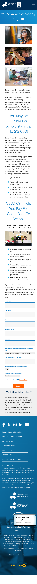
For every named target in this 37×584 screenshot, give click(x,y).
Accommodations (8, 446)
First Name (8, 301)
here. (7, 474)
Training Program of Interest (13, 357)
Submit (18, 386)
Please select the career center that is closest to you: (19, 349)
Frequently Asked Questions (12, 432)
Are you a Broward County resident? (16, 366)
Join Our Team (7, 441)
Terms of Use (23, 380)
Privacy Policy (7, 450)
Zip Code (7, 339)
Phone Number (9, 329)
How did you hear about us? (13, 373)
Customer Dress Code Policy (12, 459)
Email (6, 320)
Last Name (8, 310)
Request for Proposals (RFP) (12, 437)
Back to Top (16, 566)
